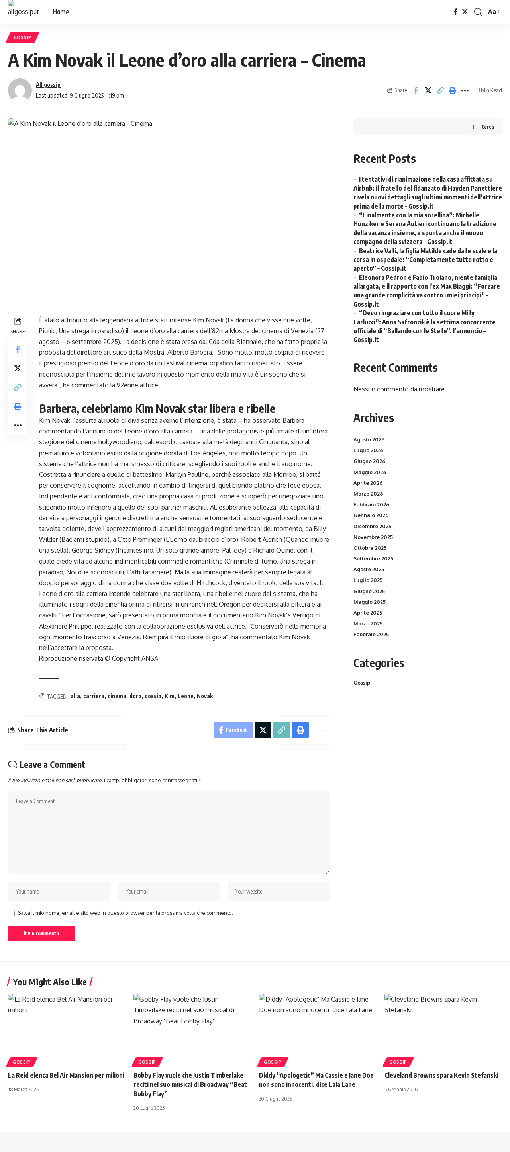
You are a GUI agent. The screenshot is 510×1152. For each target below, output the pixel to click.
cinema (117, 696)
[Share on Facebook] (415, 90)
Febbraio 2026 (371, 504)
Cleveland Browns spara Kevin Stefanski (441, 1075)
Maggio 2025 (369, 602)
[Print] (452, 90)
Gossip (22, 37)
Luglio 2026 (368, 450)
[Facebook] (456, 11)
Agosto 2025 (368, 569)
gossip (153, 696)
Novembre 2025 (373, 537)
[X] (465, 11)
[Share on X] (428, 90)
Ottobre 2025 (369, 548)
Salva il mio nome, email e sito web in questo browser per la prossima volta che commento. (125, 913)
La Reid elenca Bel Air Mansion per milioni (66, 1075)
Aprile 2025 (367, 612)
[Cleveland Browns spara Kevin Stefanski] (443, 1029)
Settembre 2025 (373, 558)
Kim (170, 696)
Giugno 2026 (369, 461)
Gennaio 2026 (371, 515)
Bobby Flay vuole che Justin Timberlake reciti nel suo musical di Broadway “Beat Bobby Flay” (190, 1084)
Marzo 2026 (368, 493)
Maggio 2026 (369, 472)
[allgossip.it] (24, 12)
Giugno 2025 (369, 591)
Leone (186, 696)
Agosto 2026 (369, 439)
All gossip (48, 84)
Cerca (487, 127)
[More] (465, 90)
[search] (478, 12)
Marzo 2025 (367, 623)
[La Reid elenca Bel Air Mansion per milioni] (67, 1029)
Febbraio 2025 (371, 634)
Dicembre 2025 (372, 526)
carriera (93, 696)
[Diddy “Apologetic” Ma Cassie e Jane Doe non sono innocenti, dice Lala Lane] (318, 1029)
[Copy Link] (440, 90)
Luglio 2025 (367, 580)
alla (75, 696)
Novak (205, 696)
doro (135, 696)
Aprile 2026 (368, 483)
